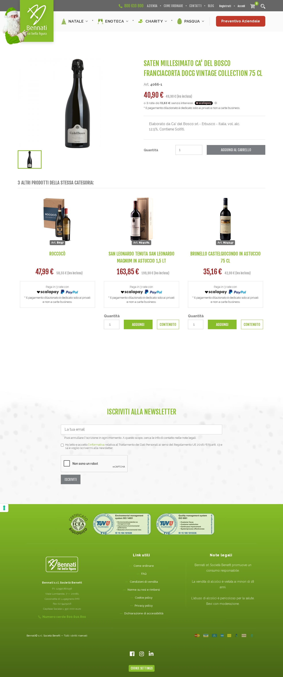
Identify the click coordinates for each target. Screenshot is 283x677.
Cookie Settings (142, 668)
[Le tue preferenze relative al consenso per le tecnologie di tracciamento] (4, 508)
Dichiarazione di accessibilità (143, 613)
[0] (252, 6)
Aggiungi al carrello (236, 150)
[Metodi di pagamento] (223, 635)
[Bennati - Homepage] (62, 564)
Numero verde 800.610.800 (64, 617)
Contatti (195, 6)
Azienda (152, 6)
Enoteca (114, 21)
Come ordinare (173, 6)
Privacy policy (144, 605)
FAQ (143, 573)
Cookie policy (144, 597)
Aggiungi (138, 324)
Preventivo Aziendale (240, 21)
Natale (76, 21)
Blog (211, 6)
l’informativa (96, 444)
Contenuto (168, 324)
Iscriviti (71, 479)
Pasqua (192, 21)
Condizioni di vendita (144, 581)
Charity (154, 21)
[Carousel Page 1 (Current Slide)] (30, 159)
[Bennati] (37, 21)
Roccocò (57, 254)
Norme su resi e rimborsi (144, 589)
